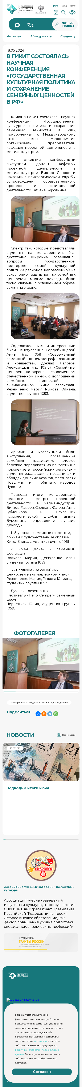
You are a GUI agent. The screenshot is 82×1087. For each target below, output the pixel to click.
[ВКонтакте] (38, 713)
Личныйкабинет (68, 24)
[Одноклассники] (43, 713)
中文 (72, 6)
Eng (64, 6)
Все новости (68, 735)
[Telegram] (49, 713)
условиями (41, 1041)
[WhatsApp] (55, 713)
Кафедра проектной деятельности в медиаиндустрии (39, 702)
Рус (55, 6)
